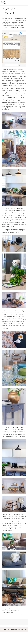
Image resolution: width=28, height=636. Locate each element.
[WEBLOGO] (3, 2)
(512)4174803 (22, 629)
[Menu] (26, 2)
